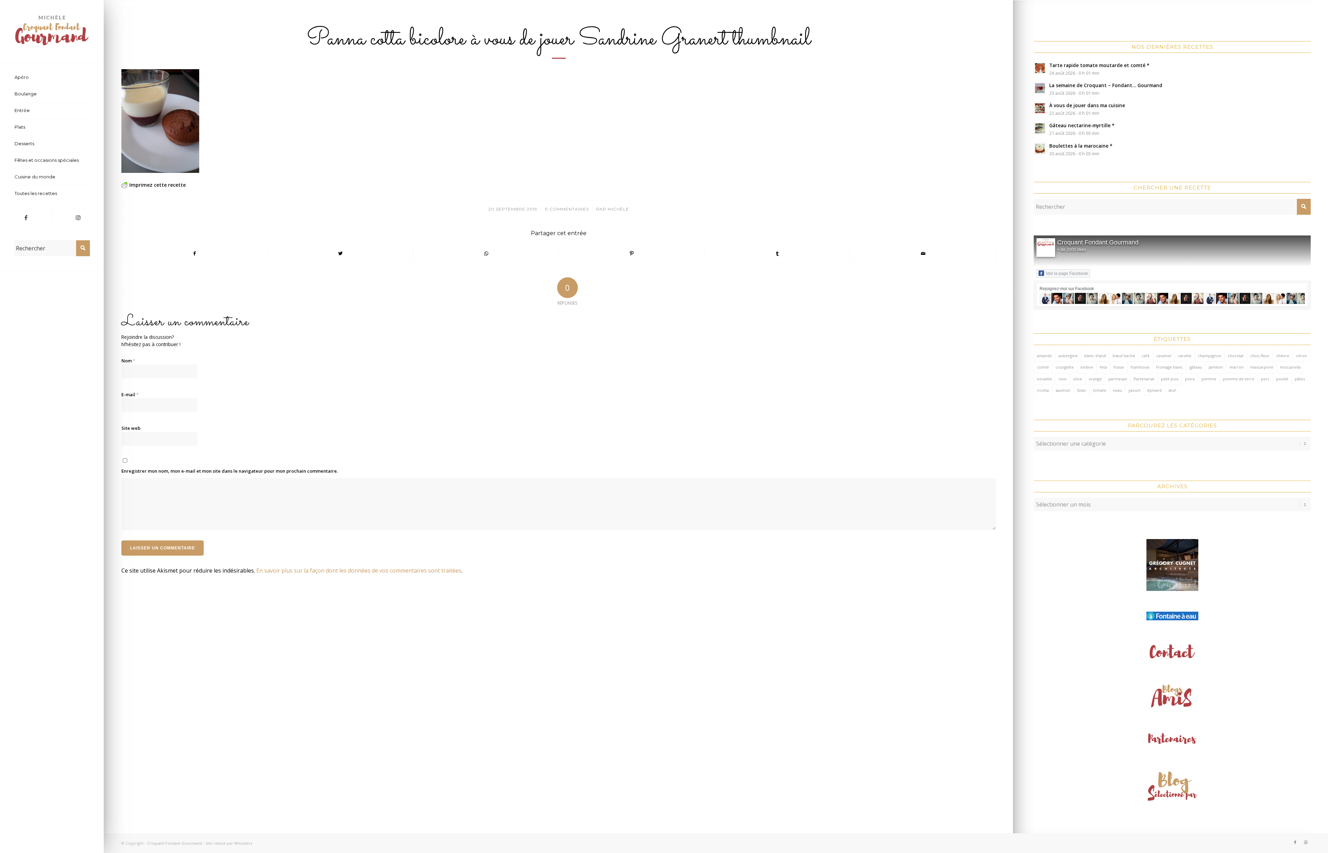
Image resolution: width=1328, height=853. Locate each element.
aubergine (1068, 355)
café (1146, 355)
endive (1086, 367)
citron (1301, 355)
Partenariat (1144, 378)
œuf (1172, 390)
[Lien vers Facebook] (26, 217)
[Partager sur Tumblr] (777, 253)
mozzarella (1290, 367)
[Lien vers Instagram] (78, 217)
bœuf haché (1124, 355)
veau (1117, 390)
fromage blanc (1169, 367)
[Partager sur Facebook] (194, 253)
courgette (1064, 367)
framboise (1140, 367)
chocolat (1236, 355)
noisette (1044, 378)
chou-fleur (1260, 355)
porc (1265, 378)
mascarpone (1261, 367)
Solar (1081, 390)
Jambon (1216, 367)
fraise (1119, 367)
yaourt (1134, 390)
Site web (130, 428)
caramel (1163, 355)
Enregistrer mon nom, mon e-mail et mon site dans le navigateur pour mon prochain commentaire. (229, 471)
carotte (1184, 355)
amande (1044, 355)
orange (1095, 378)
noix (1063, 378)
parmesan (1117, 378)
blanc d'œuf (1095, 355)
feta (1103, 367)
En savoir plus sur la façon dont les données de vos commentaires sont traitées (358, 570)
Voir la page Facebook (1067, 273)
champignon (1209, 355)
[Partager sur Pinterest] (631, 253)
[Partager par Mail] (923, 253)
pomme (1208, 378)
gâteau (1196, 367)
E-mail (130, 394)
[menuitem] (51, 77)
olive (1077, 378)
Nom (128, 361)
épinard (1154, 390)
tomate (1099, 390)
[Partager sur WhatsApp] (486, 253)
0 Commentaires (567, 209)
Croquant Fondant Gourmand (1097, 242)
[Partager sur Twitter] (340, 253)
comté (1043, 367)
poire (1190, 378)
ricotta (1043, 390)
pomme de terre (1238, 378)
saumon (1062, 390)
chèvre (1282, 355)
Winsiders (243, 843)
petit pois (1169, 378)
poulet (1282, 378)
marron (1236, 367)
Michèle (618, 209)
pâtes (1300, 378)
